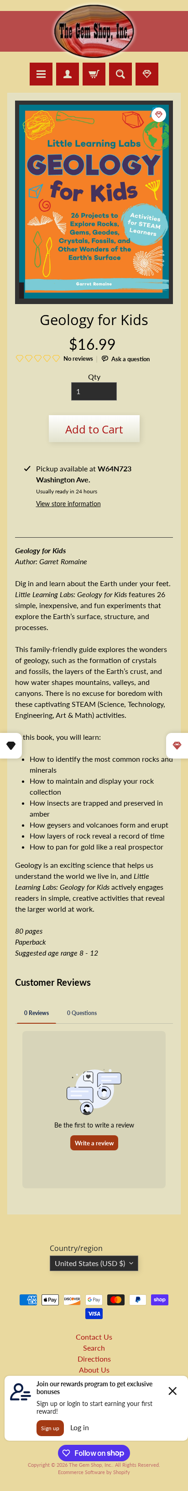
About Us (94, 1369)
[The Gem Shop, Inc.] (94, 57)
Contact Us (94, 1336)
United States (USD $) (90, 1263)
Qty (94, 376)
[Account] (67, 74)
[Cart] (94, 74)
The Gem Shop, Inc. (90, 1465)
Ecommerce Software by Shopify (94, 1472)
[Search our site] (120, 74)
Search (94, 1347)
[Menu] (41, 74)
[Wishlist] (147, 74)
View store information (68, 504)
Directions (94, 1358)
